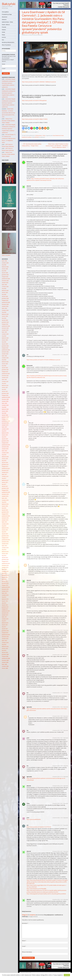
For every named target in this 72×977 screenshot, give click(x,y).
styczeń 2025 (5, 296)
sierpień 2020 (5, 401)
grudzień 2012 (5, 583)
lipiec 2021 (4, 379)
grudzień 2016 (5, 488)
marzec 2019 (5, 435)
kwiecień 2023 (5, 338)
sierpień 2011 (5, 615)
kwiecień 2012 (5, 599)
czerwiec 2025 (5, 286)
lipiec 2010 (4, 640)
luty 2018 (4, 460)
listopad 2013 (5, 561)
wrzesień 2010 (5, 636)
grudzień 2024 (5, 298)
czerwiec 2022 (5, 357)
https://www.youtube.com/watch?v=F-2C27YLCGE (39, 827)
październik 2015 (6, 516)
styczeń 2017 (5, 486)
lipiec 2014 (4, 545)
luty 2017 (4, 484)
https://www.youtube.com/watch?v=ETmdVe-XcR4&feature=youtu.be (43, 359)
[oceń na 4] (25, 131)
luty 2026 (4, 270)
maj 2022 (4, 359)
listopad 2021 (5, 371)
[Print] (45, 128)
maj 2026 (4, 264)
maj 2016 (4, 502)
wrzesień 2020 (5, 399)
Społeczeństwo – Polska (7, 22)
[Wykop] (26, 128)
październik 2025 (6, 278)
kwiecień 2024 (5, 314)
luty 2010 (4, 650)
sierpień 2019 (5, 425)
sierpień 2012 (5, 591)
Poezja (3, 34)
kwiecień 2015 (5, 528)
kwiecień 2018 (5, 456)
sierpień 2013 (5, 567)
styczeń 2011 (5, 628)
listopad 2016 (5, 490)
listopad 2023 (5, 324)
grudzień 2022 (5, 346)
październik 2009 (6, 658)
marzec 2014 (5, 553)
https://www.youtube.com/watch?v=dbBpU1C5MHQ (34, 119)
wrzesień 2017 (5, 470)
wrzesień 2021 (5, 375)
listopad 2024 (5, 300)
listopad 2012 (5, 585)
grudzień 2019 (5, 417)
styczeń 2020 (5, 415)
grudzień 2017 (5, 464)
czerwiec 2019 (5, 429)
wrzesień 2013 (5, 565)
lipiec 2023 (4, 332)
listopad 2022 (5, 348)
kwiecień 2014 (5, 551)
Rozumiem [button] (67, 975)
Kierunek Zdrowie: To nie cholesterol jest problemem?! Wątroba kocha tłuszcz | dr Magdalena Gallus (8, 138)
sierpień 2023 (5, 330)
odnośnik (37, 137)
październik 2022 (6, 350)
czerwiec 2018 (5, 452)
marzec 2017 (5, 482)
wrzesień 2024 (5, 304)
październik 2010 (6, 634)
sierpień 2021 (5, 377)
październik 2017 (6, 468)
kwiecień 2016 (5, 504)
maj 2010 (4, 644)
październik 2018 (6, 444)
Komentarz (25, 923)
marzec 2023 (5, 340)
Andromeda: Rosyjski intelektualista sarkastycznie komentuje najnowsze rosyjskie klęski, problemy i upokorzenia (8, 83)
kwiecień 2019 (5, 433)
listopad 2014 (5, 537)
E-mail (24, 946)
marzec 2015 (5, 529)
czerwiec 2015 (5, 524)
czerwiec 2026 (5, 262)
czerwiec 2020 (5, 405)
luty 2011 (4, 626)
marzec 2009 (5, 668)
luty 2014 (4, 555)
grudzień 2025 (5, 274)
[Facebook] (23, 128)
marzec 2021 (5, 387)
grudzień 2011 (5, 607)
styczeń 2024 (5, 320)
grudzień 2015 (5, 512)
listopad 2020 (5, 395)
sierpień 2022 (5, 353)
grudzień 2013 (5, 559)
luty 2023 (4, 342)
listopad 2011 (5, 609)
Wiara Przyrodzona (6, 45)
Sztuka (3, 32)
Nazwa (24, 940)
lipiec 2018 (4, 450)
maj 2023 (4, 336)
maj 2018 (4, 454)
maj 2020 (4, 407)
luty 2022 (4, 365)
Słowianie (4, 19)
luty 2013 (4, 579)
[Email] (48, 128)
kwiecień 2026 (5, 266)
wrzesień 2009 (5, 660)
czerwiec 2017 (5, 476)
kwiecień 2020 (5, 409)
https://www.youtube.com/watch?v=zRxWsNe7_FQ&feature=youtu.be (39, 82)
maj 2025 (4, 288)
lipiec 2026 (4, 261)
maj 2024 (4, 312)
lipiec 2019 (4, 427)
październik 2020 (6, 397)
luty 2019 (4, 437)
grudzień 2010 (5, 630)
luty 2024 (4, 318)
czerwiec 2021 (5, 381)
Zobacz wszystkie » (6, 255)
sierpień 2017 (5, 472)
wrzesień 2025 (5, 280)
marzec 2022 (5, 363)
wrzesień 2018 (5, 446)
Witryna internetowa (27, 952)
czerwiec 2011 (5, 618)
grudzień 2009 (5, 654)
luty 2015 (4, 531)
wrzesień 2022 (5, 351)
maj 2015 (4, 526)
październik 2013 (6, 563)
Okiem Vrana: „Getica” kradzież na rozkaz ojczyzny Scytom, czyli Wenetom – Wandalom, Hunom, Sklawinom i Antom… (57, 145)
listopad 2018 (5, 442)
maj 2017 (4, 478)
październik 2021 (6, 373)
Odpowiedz (65, 161)
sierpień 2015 (5, 520)
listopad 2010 (5, 632)
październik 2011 (6, 611)
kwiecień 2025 (5, 290)
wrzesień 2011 (5, 613)
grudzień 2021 (5, 369)
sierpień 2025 (5, 282)
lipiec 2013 (4, 569)
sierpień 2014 (5, 543)
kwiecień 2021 (5, 385)
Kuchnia (4, 37)
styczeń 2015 (5, 533)
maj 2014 (4, 549)
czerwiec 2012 (5, 595)
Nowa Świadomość (57, 135)
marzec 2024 (5, 316)
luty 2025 (4, 294)
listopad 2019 (5, 419)
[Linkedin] (37, 128)
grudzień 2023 (5, 322)
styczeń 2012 (5, 605)
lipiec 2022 (4, 355)
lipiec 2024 (4, 308)
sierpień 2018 (5, 448)
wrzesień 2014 (5, 541)
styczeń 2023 (5, 344)
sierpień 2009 (5, 662)
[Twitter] (29, 128)
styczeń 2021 (5, 391)
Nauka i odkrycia (6, 24)
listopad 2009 (5, 656)
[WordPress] (42, 128)
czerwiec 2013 (5, 571)
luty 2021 (4, 389)
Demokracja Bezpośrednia (8, 42)
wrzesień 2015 (5, 518)
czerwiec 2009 (5, 666)
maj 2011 (4, 620)
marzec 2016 (5, 506)
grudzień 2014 (5, 535)
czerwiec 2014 (5, 547)
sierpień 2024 (5, 306)
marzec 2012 (5, 601)
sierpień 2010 (5, 638)
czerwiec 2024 (5, 310)
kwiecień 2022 (5, 361)
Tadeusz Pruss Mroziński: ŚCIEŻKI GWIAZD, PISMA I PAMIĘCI (8, 120)
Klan (3, 39)
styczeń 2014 (5, 557)
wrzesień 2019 (5, 423)
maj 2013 (4, 573)
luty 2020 (4, 413)
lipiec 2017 (4, 474)
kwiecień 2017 (5, 480)
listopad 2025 (5, 276)
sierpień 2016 (5, 496)
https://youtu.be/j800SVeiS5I (34, 819)
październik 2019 (6, 421)
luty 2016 (4, 508)
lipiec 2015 (4, 522)
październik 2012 (6, 587)
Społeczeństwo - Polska (40, 135)
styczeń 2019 (5, 439)
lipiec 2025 (4, 284)
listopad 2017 (5, 466)
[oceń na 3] (24, 131)
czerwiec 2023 (5, 334)
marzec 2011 (5, 624)
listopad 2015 (5, 514)
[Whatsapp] (34, 128)
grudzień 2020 (5, 393)
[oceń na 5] (27, 131)
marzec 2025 (5, 292)
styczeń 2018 (5, 462)
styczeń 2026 (5, 272)
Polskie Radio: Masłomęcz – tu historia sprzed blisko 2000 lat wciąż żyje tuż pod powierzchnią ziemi (8, 112)
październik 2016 (6, 492)
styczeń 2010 (5, 652)
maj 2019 (4, 431)
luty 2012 (4, 603)
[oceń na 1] (22, 131)
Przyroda (4, 27)
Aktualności (4, 17)
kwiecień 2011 (5, 622)
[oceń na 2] (23, 131)
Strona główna (5, 12)
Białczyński (8, 4)
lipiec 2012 (4, 593)
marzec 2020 (5, 411)
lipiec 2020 (4, 403)
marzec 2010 (5, 648)
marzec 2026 (5, 268)
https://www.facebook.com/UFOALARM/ (36, 888)
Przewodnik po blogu (7, 14)
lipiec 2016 (4, 498)
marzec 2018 (5, 458)
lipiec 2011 (4, 617)
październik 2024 (6, 302)
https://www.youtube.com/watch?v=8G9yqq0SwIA (34, 100)
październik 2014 (6, 539)
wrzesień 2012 (5, 589)
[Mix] (40, 128)
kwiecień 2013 (5, 575)
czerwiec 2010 (5, 642)
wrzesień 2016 (5, 494)
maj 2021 (4, 383)
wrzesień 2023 (5, 328)
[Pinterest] (31, 128)
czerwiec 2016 (5, 500)
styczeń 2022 (5, 367)
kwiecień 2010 (5, 646)
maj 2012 (4, 597)
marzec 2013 (5, 577)
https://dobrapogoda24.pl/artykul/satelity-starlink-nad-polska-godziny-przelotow (46, 893)
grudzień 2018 (5, 440)
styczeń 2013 (5, 581)
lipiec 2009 (4, 664)
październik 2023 (6, 326)
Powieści (4, 29)
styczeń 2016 (5, 510)
